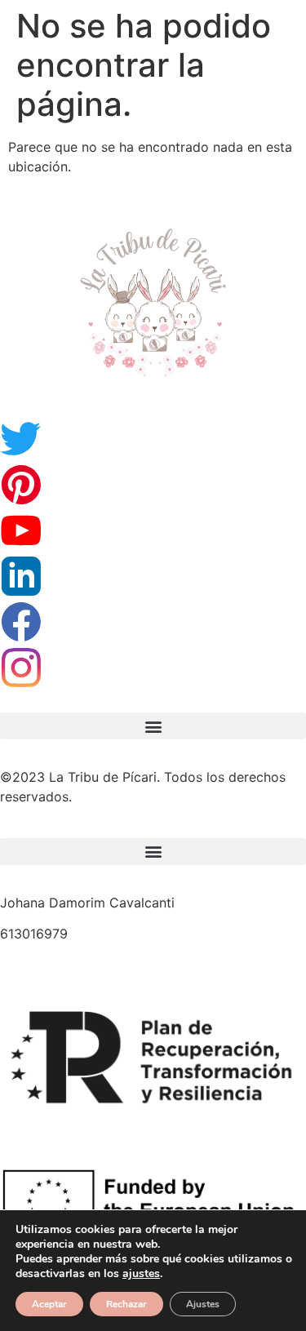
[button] (153, 725)
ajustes (141, 1274)
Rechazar (126, 1304)
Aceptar (49, 1304)
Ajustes (203, 1304)
